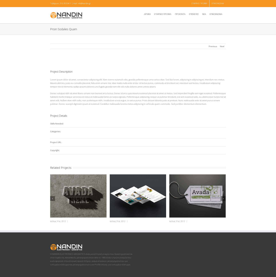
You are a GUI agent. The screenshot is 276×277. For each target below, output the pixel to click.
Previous (213, 46)
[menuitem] (199, 3)
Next (222, 46)
